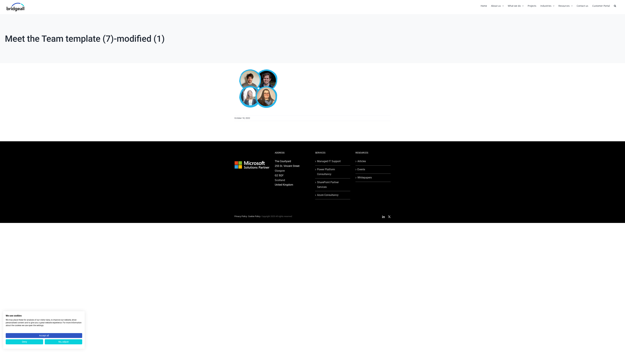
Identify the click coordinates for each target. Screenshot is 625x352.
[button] (615, 6)
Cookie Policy (254, 216)
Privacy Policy (240, 216)
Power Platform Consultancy (326, 172)
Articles (361, 161)
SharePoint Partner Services (328, 185)
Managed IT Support (329, 161)
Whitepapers (364, 177)
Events (361, 169)
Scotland (280, 180)
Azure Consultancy (328, 195)
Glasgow (280, 170)
